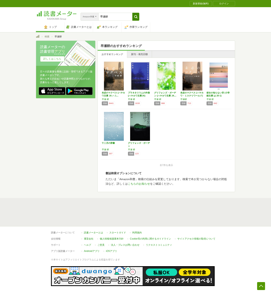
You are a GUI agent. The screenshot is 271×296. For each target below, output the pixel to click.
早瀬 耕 (105, 99)
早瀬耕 (183, 99)
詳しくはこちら (52, 58)
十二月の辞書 (108, 143)
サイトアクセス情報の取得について (196, 239)
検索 (47, 36)
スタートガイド (117, 232)
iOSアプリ (111, 251)
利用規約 (137, 232)
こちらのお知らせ (139, 183)
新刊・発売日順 (139, 54)
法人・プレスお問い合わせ (125, 245)
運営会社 (88, 239)
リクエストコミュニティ (159, 245)
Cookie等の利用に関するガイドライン (150, 239)
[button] (135, 17)
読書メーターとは (93, 232)
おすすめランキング (112, 54)
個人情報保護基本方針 (112, 239)
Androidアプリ (92, 251)
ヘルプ (87, 245)
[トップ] (37, 37)
